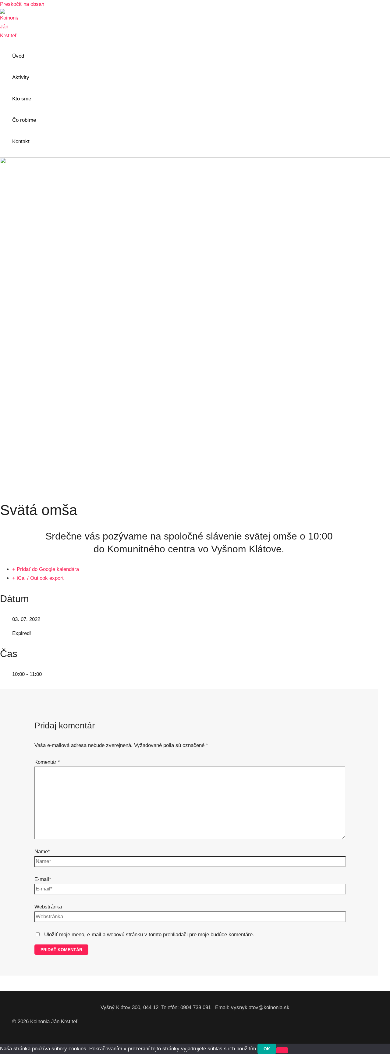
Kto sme (21, 99)
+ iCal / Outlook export (38, 578)
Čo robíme (24, 120)
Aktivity (20, 77)
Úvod (18, 56)
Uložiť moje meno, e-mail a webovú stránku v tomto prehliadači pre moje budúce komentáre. (149, 934)
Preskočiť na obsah (22, 4)
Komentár (47, 762)
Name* (42, 851)
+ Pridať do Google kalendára (45, 569)
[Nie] (282, 1050)
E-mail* (42, 879)
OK (267, 1048)
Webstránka (48, 907)
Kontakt (21, 141)
